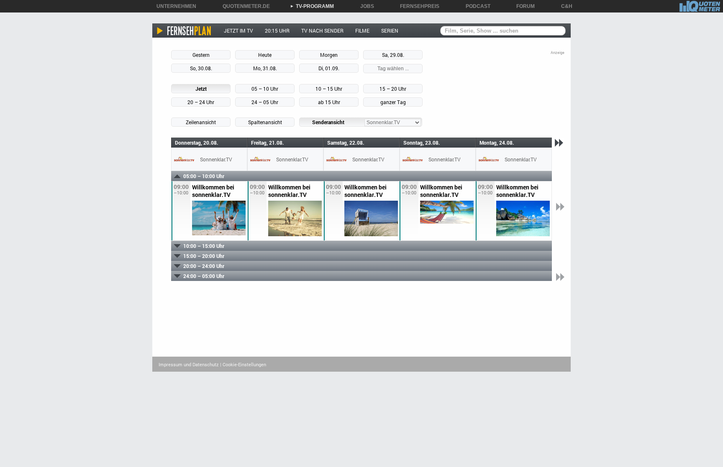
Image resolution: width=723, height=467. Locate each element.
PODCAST (475, 6)
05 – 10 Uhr (264, 88)
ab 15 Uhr (329, 102)
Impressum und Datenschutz (189, 364)
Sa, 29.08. (393, 54)
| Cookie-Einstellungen (243, 364)
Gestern (201, 54)
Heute (265, 54)
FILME (362, 30)
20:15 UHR (277, 30)
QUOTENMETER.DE (243, 6)
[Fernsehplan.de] (184, 30)
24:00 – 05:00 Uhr (203, 276)
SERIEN (389, 30)
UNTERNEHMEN (173, 6)
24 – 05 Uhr (264, 102)
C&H (563, 6)
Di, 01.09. (328, 68)
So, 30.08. (201, 68)
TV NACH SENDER (322, 30)
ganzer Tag (393, 102)
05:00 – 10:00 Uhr (203, 176)
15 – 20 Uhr (392, 88)
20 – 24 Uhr (200, 102)
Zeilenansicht (201, 122)
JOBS (364, 6)
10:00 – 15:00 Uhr (203, 245)
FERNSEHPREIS (416, 6)
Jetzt (201, 88)
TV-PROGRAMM (312, 6)
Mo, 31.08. (265, 68)
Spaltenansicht (265, 122)
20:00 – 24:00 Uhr (203, 266)
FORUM (522, 6)
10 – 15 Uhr (328, 88)
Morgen (329, 54)
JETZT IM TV (238, 30)
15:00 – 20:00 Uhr (203, 256)
